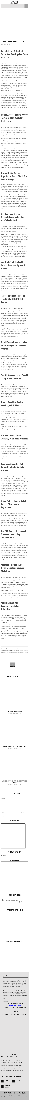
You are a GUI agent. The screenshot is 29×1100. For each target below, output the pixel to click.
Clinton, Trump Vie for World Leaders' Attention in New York (14, 782)
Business (6, 1093)
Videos (15, 1095)
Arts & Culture (21, 1092)
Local (15, 1092)
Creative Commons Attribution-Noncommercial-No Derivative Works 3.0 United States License (14, 652)
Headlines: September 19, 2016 (14, 712)
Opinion (24, 1093)
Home (5, 1092)
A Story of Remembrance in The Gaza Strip (14, 746)
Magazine (11, 1095)
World (9, 1092)
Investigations (17, 1093)
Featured (10, 880)
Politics (3, 44)
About (19, 1095)
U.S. (12, 1092)
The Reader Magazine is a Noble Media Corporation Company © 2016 (14, 1097)
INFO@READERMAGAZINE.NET (15, 1005)
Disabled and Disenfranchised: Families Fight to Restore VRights (14, 875)
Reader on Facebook (14, 895)
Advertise (15, 1011)
